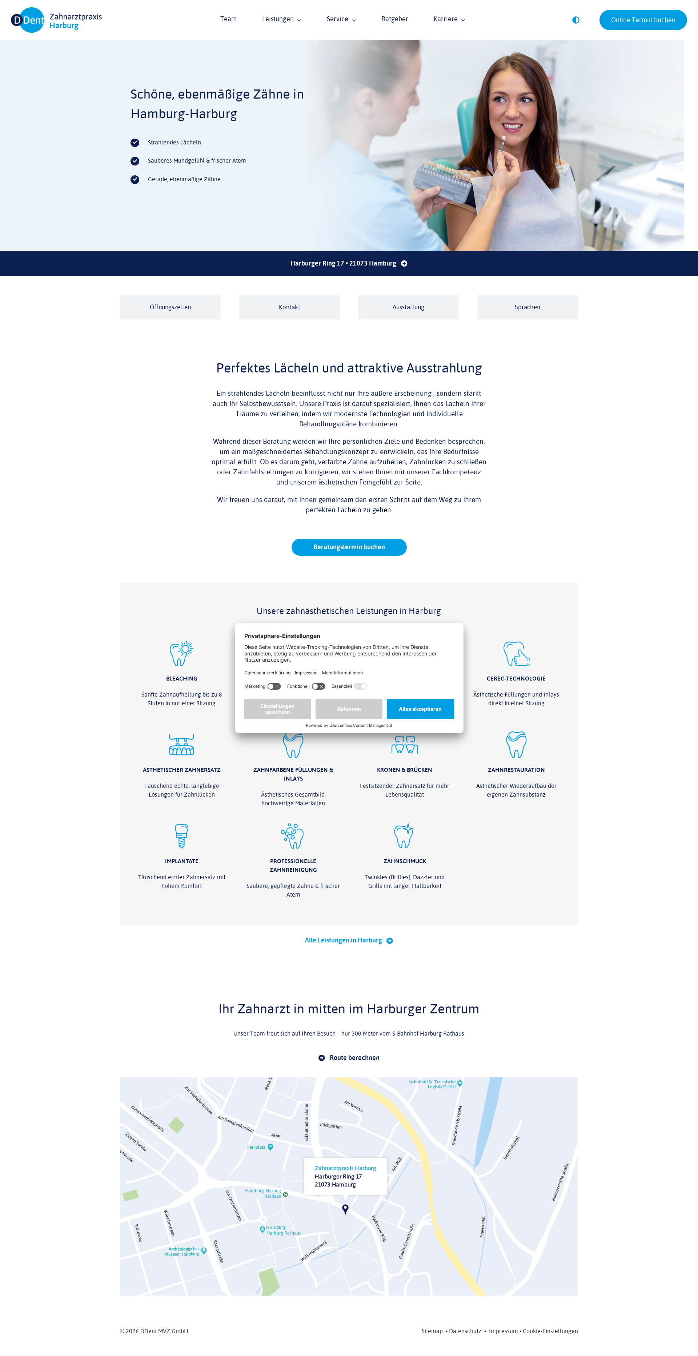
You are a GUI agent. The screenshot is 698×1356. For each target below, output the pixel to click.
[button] (575, 20)
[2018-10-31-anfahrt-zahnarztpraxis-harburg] (349, 1080)
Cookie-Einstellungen (550, 1331)
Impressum (503, 1331)
